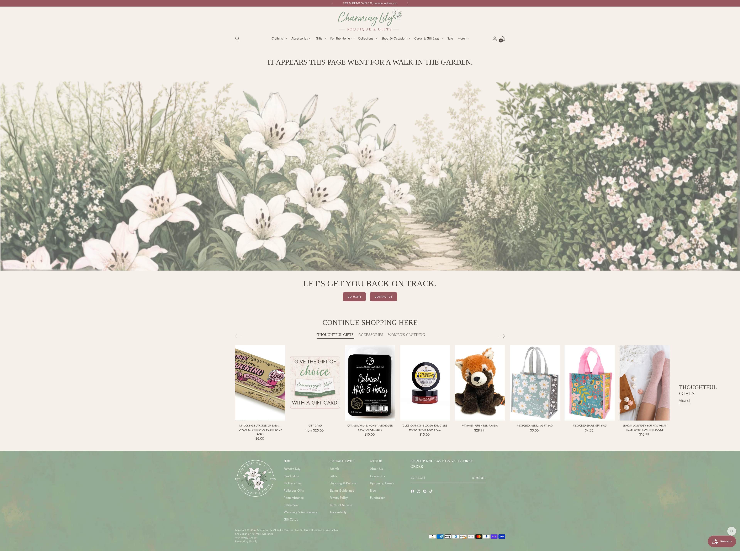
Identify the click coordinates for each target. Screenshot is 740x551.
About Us (376, 468)
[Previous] (332, 3)
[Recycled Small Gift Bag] (590, 383)
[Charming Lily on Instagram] (419, 492)
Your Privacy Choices (246, 537)
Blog (373, 490)
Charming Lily (264, 530)
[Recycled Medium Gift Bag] (535, 383)
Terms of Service (341, 505)
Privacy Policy (339, 497)
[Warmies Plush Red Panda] (480, 383)
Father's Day (292, 468)
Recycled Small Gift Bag (590, 425)
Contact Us (377, 476)
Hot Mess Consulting (262, 534)
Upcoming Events (382, 483)
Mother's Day (293, 483)
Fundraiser (377, 497)
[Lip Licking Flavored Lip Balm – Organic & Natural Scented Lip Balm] (260, 383)
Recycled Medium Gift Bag (535, 425)
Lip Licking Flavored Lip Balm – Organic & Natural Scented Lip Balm (260, 430)
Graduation (291, 476)
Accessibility (338, 512)
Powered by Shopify (246, 541)
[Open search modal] (237, 38)
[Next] (407, 3)
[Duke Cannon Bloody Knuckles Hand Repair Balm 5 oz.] (425, 383)
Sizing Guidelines (342, 490)
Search (334, 468)
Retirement (291, 505)
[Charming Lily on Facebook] (412, 492)
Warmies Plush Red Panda (480, 425)
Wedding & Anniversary (300, 512)
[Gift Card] (315, 383)
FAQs (333, 476)
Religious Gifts (294, 490)
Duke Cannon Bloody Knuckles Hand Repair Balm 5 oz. (425, 428)
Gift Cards (291, 519)
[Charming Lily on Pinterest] (425, 492)
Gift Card (315, 425)
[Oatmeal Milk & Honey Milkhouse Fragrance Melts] (370, 383)
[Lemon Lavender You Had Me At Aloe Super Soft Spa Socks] (645, 383)
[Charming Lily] (370, 20)
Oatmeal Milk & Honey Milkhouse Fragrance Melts (370, 428)
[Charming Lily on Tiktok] (431, 492)
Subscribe (479, 478)
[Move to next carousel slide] (501, 336)
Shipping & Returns (343, 483)
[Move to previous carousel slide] (238, 336)
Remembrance (294, 497)
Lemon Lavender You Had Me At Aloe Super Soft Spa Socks (644, 428)
